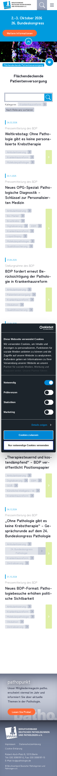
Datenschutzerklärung (30, 744)
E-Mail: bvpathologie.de (18, 760)
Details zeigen (39, 425)
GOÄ (9, 485)
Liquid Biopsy (14, 236)
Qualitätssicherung (17, 246)
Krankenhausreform (30, 104)
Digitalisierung (14, 226)
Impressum (10, 744)
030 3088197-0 (16, 757)
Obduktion (12, 305)
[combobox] (28, 97)
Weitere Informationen (20, 33)
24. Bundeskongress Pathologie (22, 551)
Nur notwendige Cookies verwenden (28, 445)
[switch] (48, 392)
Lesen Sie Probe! (21, 712)
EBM (33, 226)
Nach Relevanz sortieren (19, 110)
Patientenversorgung (18, 294)
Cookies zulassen (28, 435)
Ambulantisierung (16, 152)
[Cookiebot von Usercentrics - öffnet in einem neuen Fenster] (40, 328)
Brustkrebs (13, 221)
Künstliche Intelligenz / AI (20, 490)
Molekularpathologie (18, 162)
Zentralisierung (15, 563)
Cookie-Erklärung (13, 748)
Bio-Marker (13, 216)
